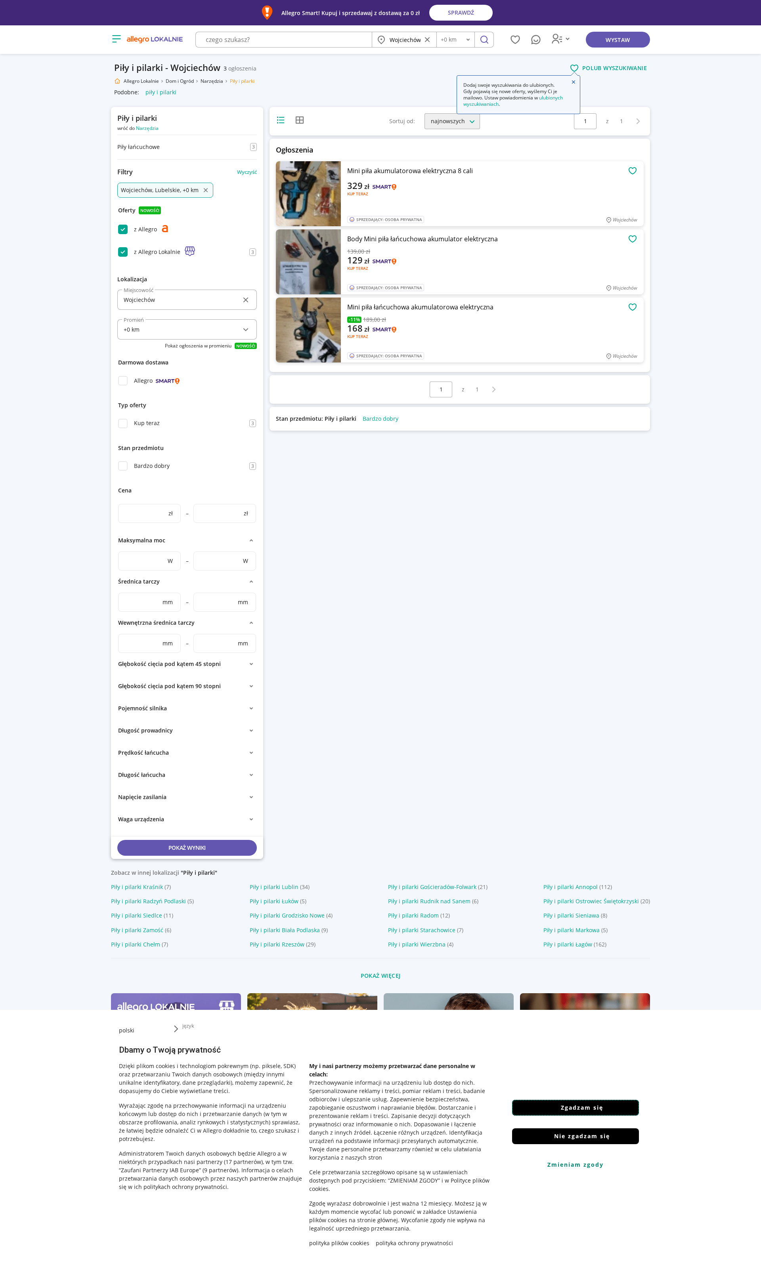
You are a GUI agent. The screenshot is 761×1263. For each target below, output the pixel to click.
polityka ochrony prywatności (414, 1243)
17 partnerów (243, 1162)
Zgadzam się (582, 1107)
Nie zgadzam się (582, 1136)
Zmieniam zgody (575, 1164)
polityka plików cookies (339, 1243)
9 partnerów (220, 1170)
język (188, 1026)
